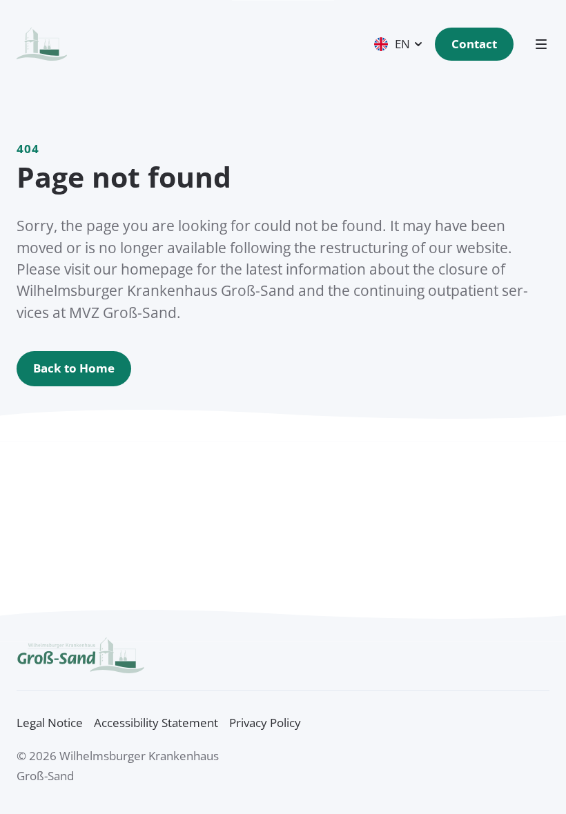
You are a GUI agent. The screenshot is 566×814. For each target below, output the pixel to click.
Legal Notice (50, 723)
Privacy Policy (265, 723)
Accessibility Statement (156, 723)
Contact (474, 44)
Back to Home (74, 368)
